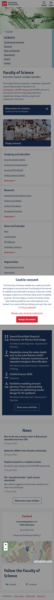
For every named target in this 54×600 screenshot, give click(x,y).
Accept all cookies (27, 319)
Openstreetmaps (45, 562)
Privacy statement (28, 307)
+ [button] (6, 544)
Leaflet (37, 562)
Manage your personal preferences (27, 313)
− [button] (6, 548)
